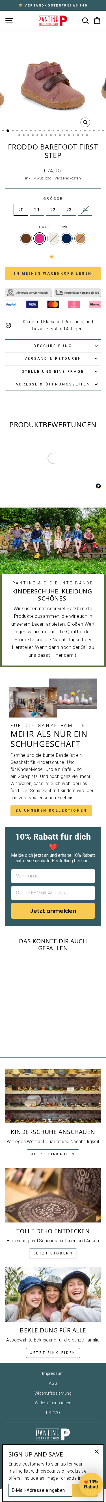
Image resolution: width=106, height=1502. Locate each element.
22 (53, 210)
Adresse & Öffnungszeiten (53, 384)
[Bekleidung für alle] (53, 1294)
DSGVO (53, 1412)
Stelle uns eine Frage (53, 371)
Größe (53, 198)
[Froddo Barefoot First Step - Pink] (16, 1037)
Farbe (53, 227)
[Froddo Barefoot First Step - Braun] (10, 1037)
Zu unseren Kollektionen (51, 810)
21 (37, 210)
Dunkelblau (66, 238)
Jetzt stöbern (53, 1253)
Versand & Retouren (53, 358)
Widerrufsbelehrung (53, 1393)
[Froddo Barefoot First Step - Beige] (23, 1037)
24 (85, 210)
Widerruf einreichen (53, 1403)
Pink (39, 238)
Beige (53, 238)
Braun (26, 238)
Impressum (53, 1373)
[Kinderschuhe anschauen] (53, 1096)
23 (69, 210)
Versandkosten (68, 178)
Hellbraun (80, 238)
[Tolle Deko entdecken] (53, 1195)
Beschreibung (53, 346)
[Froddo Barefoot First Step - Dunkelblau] (29, 1037)
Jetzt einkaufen (53, 1154)
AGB (53, 1383)
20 (21, 210)
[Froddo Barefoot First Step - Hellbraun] (36, 1037)
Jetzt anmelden (53, 911)
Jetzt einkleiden (53, 1353)
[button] (91, 1484)
